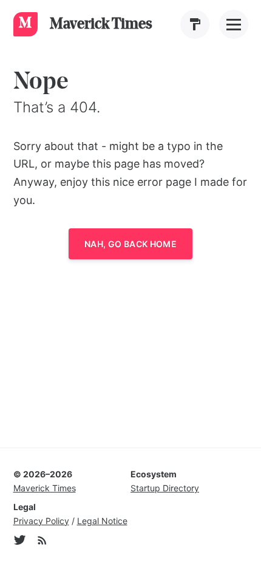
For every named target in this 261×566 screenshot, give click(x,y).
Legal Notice (102, 521)
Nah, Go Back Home (130, 244)
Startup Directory (164, 488)
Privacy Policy (41, 521)
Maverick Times (44, 488)
